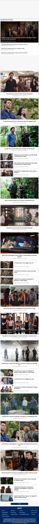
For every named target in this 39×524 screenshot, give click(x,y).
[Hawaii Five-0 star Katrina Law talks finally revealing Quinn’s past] (19, 156)
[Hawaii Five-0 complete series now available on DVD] (19, 49)
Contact (21, 510)
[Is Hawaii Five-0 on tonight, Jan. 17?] (19, 264)
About (3, 510)
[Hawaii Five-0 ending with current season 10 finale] (19, 172)
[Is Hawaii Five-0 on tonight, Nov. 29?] (19, 380)
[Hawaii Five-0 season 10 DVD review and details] (19, 84)
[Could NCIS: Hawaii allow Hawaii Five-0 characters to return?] (19, 45)
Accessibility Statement (24, 514)
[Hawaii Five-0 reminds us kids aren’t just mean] (19, 272)
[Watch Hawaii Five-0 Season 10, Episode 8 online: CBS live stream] (19, 463)
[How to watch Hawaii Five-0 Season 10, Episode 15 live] (19, 190)
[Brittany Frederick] (4, 49)
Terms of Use (34, 512)
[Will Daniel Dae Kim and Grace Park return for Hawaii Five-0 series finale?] (19, 164)
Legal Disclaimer (14, 514)
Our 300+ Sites (34, 510)
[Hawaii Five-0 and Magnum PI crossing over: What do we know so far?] (19, 435)
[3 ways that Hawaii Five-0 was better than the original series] (19, 111)
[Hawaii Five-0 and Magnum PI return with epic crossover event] (19, 326)
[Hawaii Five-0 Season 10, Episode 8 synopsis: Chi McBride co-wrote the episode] (19, 489)
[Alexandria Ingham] (5, 41)
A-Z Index (33, 514)
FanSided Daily (5, 512)
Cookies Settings (5, 516)
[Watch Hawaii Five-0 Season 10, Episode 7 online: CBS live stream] (19, 497)
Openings (13, 510)
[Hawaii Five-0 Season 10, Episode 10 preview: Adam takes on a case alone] (19, 372)
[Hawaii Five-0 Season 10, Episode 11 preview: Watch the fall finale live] (19, 354)
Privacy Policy (22, 512)
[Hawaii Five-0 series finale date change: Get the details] (19, 139)
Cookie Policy (4, 514)
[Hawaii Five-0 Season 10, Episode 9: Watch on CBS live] (19, 388)
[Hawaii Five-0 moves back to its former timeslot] (19, 218)
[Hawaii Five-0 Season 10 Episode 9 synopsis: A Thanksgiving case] (19, 407)
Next (20, 503)
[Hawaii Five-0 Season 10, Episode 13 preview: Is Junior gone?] (19, 280)
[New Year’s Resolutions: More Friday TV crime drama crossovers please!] (19, 246)
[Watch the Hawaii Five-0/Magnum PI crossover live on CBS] (19, 298)
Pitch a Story (13, 512)
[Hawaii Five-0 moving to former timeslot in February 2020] (19, 480)
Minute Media (8, 518)
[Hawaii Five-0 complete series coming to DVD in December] (19, 53)
